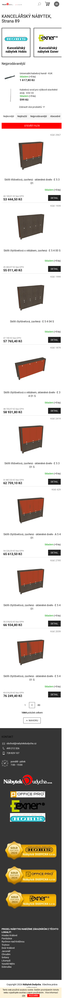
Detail (54, 198)
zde (23, 995)
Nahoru (33, 720)
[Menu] (56, 4)
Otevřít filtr (32, 125)
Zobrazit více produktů (30, 107)
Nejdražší (22, 116)
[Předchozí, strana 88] (32, 705)
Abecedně (55, 116)
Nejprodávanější (38, 116)
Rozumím (33, 995)
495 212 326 (13, 748)
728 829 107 (13, 753)
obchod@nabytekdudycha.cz (21, 743)
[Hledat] (39, 4)
